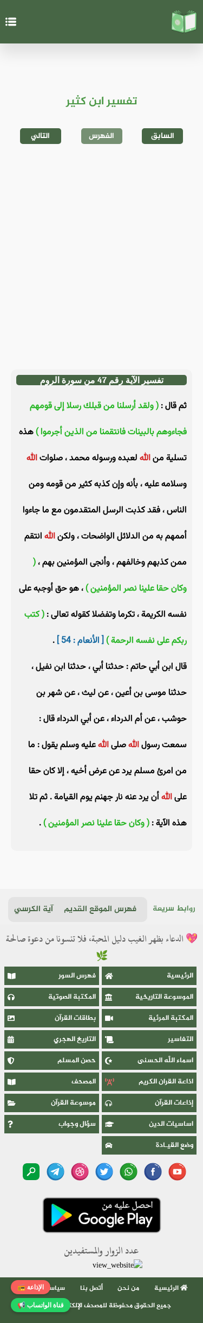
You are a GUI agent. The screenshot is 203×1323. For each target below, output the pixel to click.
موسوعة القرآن (73, 1103)
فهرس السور (77, 976)
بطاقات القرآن (75, 1018)
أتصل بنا (91, 1288)
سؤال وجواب (77, 1124)
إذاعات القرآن (174, 1103)
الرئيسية (180, 976)
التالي (40, 136)
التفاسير (180, 1039)
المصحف (83, 1082)
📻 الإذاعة (30, 1287)
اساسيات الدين (171, 1124)
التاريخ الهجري (75, 1039)
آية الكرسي (33, 909)
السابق (162, 136)
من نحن (128, 1288)
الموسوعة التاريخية (164, 997)
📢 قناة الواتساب (40, 1305)
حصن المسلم (76, 1061)
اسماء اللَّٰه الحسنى (165, 1061)
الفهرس (101, 136)
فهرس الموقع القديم (100, 909)
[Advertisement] (101, 257)
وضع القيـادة (174, 1145)
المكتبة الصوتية (72, 997)
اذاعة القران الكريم (166, 1082)
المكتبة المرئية (170, 1018)
